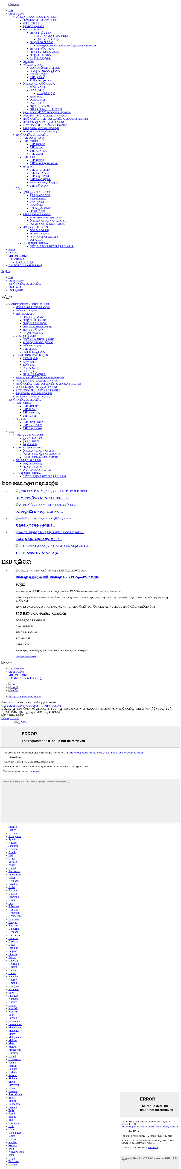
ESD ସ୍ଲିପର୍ (37, 160)
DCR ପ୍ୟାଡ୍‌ (37, 102)
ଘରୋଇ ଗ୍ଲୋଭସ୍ (39, 230)
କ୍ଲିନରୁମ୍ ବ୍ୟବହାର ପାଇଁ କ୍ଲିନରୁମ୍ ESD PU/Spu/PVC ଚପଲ (57, 577)
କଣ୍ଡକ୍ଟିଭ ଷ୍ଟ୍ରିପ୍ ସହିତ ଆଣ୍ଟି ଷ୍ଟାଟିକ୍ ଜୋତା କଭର (66, 45)
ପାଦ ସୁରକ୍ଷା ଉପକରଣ (35, 242)
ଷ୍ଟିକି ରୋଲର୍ (37, 86)
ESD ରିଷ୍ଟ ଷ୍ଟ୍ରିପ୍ (40, 179)
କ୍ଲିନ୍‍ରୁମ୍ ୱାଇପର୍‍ (33, 64)
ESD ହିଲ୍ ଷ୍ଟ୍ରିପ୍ (39, 176)
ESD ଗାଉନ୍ (36, 147)
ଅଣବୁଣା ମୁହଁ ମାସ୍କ (40, 32)
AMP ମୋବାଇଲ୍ (51, 705)
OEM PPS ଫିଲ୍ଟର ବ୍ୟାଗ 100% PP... (42, 498)
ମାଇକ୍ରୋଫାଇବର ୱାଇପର (45, 70)
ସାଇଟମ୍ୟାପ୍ (33, 705)
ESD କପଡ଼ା (36, 153)
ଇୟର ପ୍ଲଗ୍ (37, 201)
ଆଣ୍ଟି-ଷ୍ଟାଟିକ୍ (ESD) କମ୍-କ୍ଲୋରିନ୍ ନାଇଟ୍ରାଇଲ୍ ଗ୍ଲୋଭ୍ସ (55, 118)
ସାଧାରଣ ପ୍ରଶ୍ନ (17, 255)
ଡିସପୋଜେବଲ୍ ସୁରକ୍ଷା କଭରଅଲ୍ (48, 220)
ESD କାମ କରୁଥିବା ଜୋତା (44, 163)
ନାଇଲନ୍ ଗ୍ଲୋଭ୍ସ (39, 233)
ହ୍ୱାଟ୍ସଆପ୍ (23, 721)
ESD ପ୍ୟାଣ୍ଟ (37, 144)
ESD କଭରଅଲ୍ (38, 150)
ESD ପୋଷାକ (30, 141)
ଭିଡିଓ (11, 249)
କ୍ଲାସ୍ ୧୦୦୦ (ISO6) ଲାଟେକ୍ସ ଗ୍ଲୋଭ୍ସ (45, 125)
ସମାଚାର (12, 252)
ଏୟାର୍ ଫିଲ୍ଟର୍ (31, 23)
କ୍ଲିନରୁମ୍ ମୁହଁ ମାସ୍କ (48, 39)
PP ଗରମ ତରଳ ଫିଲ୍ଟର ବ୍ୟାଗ (33, 307)
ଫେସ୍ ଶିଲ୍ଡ (36, 204)
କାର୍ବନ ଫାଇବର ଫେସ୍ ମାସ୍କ (52, 35)
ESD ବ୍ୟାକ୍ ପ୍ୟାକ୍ (33, 137)
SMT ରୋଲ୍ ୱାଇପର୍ (41, 80)
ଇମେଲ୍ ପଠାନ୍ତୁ (10, 718)
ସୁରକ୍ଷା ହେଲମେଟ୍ (40, 195)
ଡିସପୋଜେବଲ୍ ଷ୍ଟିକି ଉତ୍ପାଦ (39, 83)
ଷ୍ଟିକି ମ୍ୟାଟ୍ (37, 90)
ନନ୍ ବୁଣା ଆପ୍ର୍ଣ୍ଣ (40, 58)
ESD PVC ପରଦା (39, 172)
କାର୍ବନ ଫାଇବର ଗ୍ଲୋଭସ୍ (44, 236)
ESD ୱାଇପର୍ (37, 77)
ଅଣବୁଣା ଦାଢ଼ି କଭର (40, 54)
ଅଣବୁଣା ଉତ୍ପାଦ (32, 29)
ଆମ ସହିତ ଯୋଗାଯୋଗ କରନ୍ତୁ (25, 265)
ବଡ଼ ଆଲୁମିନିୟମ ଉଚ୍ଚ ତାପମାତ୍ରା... (39, 512)
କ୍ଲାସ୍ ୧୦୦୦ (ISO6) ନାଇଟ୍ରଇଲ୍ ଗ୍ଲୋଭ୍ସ (47, 112)
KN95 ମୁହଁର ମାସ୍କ (40, 207)
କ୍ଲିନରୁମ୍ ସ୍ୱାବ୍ (39, 74)
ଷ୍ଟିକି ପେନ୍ (36, 96)
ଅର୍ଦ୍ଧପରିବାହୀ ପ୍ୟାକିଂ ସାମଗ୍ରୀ (40, 19)
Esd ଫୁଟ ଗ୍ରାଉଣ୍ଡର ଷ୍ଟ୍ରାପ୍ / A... (39, 539)
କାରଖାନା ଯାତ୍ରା (25, 262)
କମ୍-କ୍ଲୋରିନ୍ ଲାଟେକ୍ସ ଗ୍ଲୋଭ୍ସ (41, 128)
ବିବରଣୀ (32, 656)
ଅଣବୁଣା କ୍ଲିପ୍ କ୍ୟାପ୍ (42, 48)
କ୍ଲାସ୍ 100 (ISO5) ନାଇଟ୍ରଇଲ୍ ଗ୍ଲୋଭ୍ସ (45, 115)
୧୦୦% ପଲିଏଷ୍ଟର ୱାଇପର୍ (45, 67)
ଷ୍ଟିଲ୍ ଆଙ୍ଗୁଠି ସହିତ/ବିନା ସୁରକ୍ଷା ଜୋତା (52, 246)
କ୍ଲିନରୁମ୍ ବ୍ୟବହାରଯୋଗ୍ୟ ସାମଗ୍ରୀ (36, 16)
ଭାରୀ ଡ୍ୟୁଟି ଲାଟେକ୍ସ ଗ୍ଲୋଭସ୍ (40, 131)
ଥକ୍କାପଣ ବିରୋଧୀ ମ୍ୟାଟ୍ (44, 182)
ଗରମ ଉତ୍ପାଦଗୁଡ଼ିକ (12, 705)
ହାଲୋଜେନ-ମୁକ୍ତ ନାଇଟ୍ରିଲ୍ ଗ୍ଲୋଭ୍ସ (43, 121)
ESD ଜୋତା (29, 156)
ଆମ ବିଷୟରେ (16, 258)
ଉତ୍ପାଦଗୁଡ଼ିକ (16, 13)
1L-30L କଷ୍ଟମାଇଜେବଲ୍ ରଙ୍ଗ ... (39, 553)
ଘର (10, 10)
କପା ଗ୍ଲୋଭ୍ (37, 239)
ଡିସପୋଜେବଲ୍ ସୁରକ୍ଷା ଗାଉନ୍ (46, 217)
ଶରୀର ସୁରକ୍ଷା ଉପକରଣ (37, 214)
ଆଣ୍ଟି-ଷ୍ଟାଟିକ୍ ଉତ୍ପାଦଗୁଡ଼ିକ (32, 134)
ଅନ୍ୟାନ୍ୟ (28, 166)
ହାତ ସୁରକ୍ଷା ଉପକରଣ (35, 227)
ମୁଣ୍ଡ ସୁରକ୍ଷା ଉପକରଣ (36, 192)
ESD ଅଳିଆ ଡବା (39, 185)
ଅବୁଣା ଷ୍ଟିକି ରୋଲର (41, 105)
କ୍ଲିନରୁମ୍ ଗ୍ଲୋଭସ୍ (33, 26)
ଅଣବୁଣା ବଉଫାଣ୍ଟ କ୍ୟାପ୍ (44, 51)
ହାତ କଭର (28, 61)
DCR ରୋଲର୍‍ (37, 99)
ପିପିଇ (19, 188)
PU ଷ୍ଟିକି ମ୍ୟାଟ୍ (46, 93)
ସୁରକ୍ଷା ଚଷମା (38, 198)
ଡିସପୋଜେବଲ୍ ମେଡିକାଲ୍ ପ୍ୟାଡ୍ (47, 223)
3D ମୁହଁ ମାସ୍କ (37, 211)
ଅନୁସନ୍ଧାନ (22, 656)
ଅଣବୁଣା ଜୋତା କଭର (41, 42)
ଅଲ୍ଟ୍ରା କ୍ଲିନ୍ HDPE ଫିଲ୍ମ (46, 109)
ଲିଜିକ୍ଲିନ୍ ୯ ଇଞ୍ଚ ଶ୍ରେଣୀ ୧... (35, 525)
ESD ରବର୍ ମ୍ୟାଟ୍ (40, 169)
